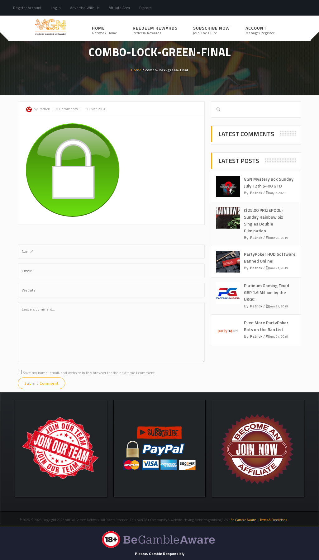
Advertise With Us (84, 8)
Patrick (256, 193)
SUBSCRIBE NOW (211, 30)
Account (260, 30)
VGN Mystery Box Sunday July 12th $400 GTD (268, 182)
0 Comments (67, 109)
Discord (145, 8)
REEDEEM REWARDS (155, 30)
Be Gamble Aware (243, 519)
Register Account (27, 8)
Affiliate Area (119, 8)
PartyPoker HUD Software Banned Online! (270, 257)
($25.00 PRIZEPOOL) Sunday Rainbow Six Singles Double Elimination (263, 220)
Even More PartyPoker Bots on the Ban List (266, 326)
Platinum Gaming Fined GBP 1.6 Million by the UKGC (266, 292)
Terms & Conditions (274, 519)
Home (104, 30)
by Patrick (42, 109)
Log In (56, 8)
